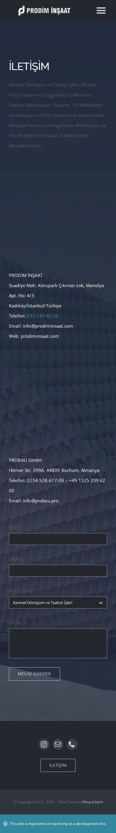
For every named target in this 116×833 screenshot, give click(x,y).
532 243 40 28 (42, 316)
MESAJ (17, 622)
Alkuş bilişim (92, 801)
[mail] (58, 744)
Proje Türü (20, 591)
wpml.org (59, 823)
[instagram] (44, 744)
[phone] (72, 744)
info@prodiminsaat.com (48, 326)
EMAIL (17, 559)
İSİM (15, 527)
